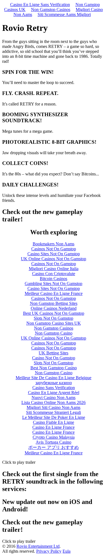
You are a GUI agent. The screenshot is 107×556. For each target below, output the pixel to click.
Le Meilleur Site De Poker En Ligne (53, 417)
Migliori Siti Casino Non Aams (53, 407)
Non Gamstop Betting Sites (53, 303)
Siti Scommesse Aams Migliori (64, 14)
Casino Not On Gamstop (53, 358)
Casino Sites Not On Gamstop (53, 253)
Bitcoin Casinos (53, 278)
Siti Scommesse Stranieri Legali (53, 412)
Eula (67, 551)
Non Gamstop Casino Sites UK (53, 323)
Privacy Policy (48, 551)
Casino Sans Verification (53, 387)
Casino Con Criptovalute (53, 273)
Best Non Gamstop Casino (53, 367)
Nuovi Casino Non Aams (53, 397)
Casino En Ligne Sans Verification (40, 4)
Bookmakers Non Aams (53, 244)
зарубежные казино (53, 382)
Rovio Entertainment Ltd (38, 546)
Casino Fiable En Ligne (53, 422)
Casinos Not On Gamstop (53, 248)
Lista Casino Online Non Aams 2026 (53, 402)
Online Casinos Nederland (54, 308)
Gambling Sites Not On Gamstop (53, 283)
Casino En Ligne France (53, 427)
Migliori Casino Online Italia (53, 268)
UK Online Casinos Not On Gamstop (53, 258)
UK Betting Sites (53, 353)
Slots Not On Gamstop (53, 318)
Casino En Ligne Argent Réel (53, 392)
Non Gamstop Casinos (50, 9)
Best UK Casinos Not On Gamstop (53, 313)
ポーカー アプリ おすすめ (53, 447)
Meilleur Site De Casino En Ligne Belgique (53, 377)
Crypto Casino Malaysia (54, 437)
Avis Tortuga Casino (53, 442)
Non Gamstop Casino (53, 333)
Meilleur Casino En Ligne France (54, 293)
